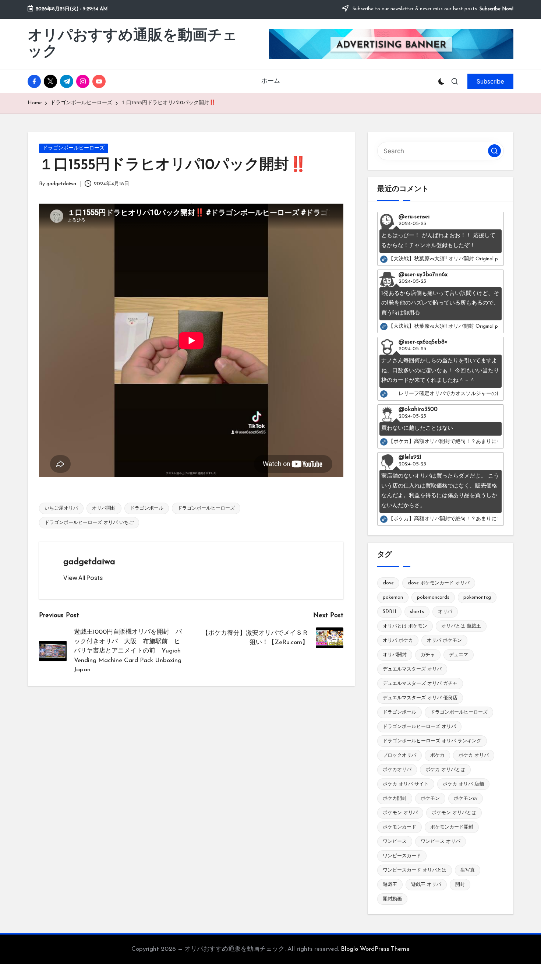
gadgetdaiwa (89, 561)
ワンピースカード (402, 856)
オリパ (445, 611)
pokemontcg (477, 597)
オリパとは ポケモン (405, 626)
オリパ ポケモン (444, 640)
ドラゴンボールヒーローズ (74, 148)
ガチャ (428, 654)
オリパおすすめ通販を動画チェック (132, 44)
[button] (490, 81)
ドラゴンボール (146, 508)
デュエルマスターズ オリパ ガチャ (420, 683)
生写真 (467, 870)
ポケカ (437, 755)
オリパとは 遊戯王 (461, 626)
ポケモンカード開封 (451, 827)
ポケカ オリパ (474, 755)
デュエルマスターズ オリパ (412, 669)
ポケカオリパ (397, 769)
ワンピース (395, 841)
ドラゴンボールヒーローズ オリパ (419, 726)
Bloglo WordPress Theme (375, 949)
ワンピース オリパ (440, 841)
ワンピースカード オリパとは (414, 870)
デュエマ (458, 654)
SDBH (389, 611)
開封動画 (392, 899)
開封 (460, 884)
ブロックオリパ (399, 755)
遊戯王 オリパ (426, 884)
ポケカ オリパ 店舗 (463, 784)
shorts (417, 611)
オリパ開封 (104, 508)
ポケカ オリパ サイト (406, 784)
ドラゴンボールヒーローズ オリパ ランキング (432, 741)
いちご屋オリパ (61, 508)
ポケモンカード (399, 827)
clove (388, 583)
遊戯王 (390, 884)
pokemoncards (433, 597)
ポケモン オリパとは (454, 812)
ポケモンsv (465, 798)
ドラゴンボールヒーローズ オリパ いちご (89, 522)
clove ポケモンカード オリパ (439, 583)
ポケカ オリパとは (445, 769)
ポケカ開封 (395, 798)
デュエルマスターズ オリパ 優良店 (420, 698)
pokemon (393, 597)
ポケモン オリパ (400, 812)
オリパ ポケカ (398, 640)
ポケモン (430, 798)
